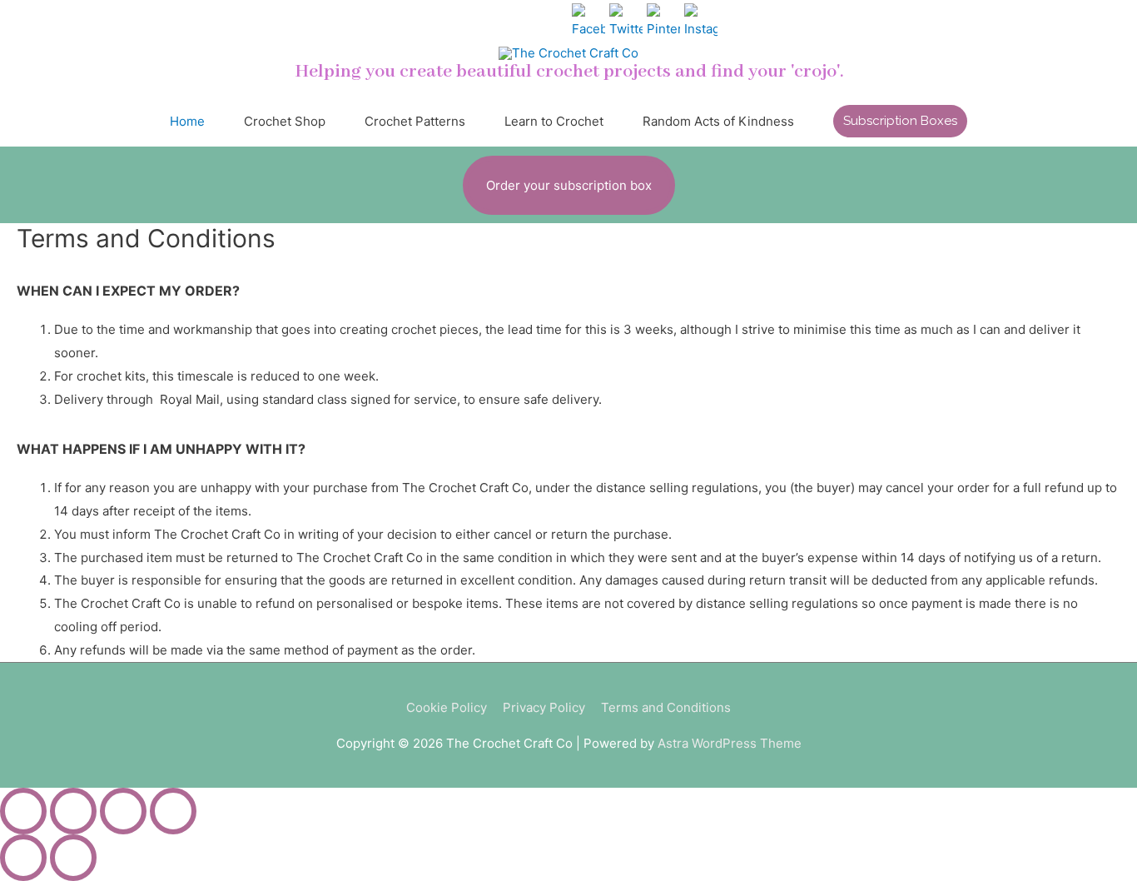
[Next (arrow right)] (73, 857)
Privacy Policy (544, 707)
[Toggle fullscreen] (123, 811)
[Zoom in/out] (173, 811)
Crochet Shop (284, 121)
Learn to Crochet (553, 121)
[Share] (73, 811)
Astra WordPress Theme (730, 743)
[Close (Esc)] (23, 811)
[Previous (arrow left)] (23, 857)
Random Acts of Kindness (718, 121)
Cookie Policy (446, 707)
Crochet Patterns (415, 121)
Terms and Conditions (666, 707)
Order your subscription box (569, 185)
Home (187, 121)
